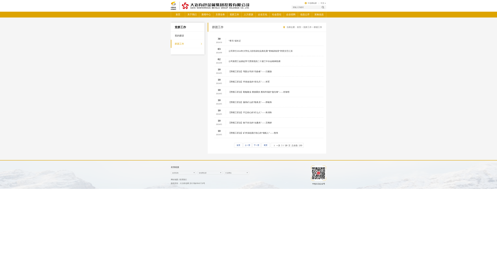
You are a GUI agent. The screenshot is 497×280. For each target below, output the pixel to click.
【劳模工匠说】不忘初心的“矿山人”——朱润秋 (250, 112)
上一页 (247, 145)
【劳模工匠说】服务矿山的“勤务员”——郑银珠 (250, 102)
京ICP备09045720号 (197, 183)
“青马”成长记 (235, 41)
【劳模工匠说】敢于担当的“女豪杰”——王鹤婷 (250, 123)
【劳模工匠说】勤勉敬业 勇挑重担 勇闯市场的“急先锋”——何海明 (259, 92)
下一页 (256, 145)
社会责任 (276, 14)
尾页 (265, 145)
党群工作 (234, 14)
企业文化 (262, 14)
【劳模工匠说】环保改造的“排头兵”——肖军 (249, 82)
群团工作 (179, 44)
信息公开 (305, 14)
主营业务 (220, 14)
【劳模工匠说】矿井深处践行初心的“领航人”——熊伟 (253, 133)
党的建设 (179, 35)
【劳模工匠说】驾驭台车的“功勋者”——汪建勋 (250, 71)
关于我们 (192, 14)
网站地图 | (175, 180)
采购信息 (319, 14)
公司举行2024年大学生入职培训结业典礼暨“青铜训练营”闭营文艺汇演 (261, 51)
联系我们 (183, 180)
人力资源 (248, 14)
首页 (178, 14)
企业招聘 (290, 14)
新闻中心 (206, 14)
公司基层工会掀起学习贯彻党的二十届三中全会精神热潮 (254, 61)
